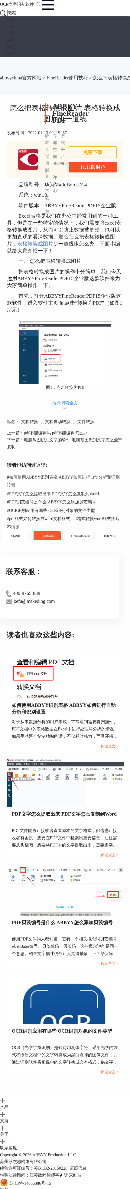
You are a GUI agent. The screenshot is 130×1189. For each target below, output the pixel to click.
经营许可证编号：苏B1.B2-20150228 (33, 1168)
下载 (10, 33)
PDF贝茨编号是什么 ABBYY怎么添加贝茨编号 (51, 502)
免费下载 (92, 152)
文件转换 (85, 421)
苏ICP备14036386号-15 (30, 1183)
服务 (10, 40)
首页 (10, 19)
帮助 (10, 47)
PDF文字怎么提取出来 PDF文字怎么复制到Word (53, 494)
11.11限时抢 (93, 167)
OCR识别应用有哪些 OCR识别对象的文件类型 (51, 510)
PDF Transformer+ (79, 536)
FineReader (47, 536)
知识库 (15, 536)
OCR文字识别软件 (17, 4)
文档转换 (29, 421)
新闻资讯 (109, 536)
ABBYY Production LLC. (54, 1155)
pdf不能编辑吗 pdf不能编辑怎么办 (55, 433)
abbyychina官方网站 (20, 77)
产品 (10, 26)
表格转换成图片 (35, 244)
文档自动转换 (57, 421)
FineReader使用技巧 (67, 77)
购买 (10, 53)
